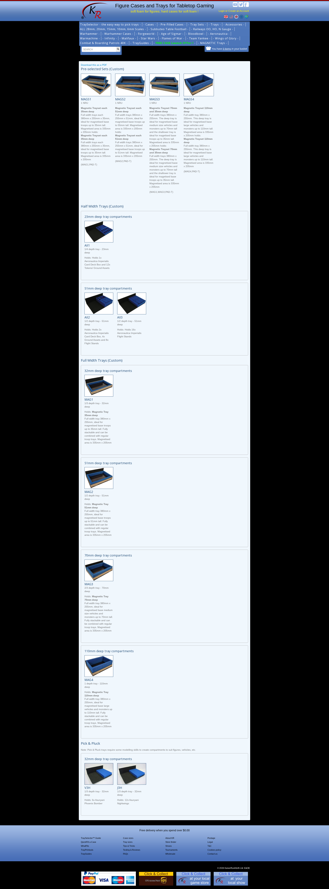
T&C (210, 846)
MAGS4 (189, 99)
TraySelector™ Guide (91, 838)
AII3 (120, 317)
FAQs (125, 854)
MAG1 (88, 399)
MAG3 (88, 584)
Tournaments (171, 850)
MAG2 (88, 492)
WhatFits (85, 846)
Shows (168, 846)
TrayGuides (86, 854)
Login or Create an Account (234, 10)
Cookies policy (214, 850)
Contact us (212, 854)
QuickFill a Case (88, 842)
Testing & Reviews (131, 850)
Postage (211, 838)
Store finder (170, 842)
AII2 (87, 317)
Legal (210, 842)
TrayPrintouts (87, 850)
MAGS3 (154, 99)
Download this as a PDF (94, 65)
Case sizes (128, 838)
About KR (169, 838)
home (93, 10)
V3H (87, 788)
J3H (119, 788)
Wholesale (170, 854)
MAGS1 (86, 99)
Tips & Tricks (129, 846)
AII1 (87, 245)
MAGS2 (120, 99)
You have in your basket (229, 48)
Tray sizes (127, 842)
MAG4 (88, 680)
